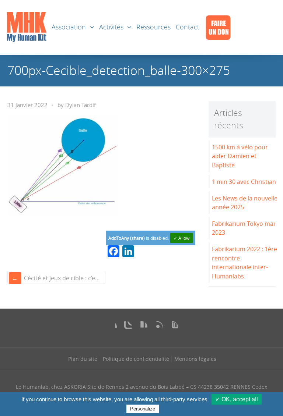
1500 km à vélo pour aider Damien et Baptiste (240, 156)
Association (69, 27)
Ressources (153, 27)
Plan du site (82, 358)
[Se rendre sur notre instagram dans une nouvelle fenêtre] (126, 327)
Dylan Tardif (80, 105)
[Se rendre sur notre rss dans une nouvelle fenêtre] (157, 327)
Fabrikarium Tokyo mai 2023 (243, 228)
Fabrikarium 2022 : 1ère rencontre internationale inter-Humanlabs (244, 262)
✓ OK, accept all (236, 399)
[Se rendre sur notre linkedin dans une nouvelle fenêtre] (141, 327)
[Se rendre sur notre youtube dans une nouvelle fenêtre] (172, 327)
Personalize (142, 409)
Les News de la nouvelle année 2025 (244, 202)
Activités (111, 27)
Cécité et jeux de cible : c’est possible (64, 278)
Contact (187, 27)
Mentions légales (195, 358)
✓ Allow (181, 238)
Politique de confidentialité (136, 358)
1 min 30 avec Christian (244, 182)
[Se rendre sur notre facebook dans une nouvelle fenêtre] (111, 327)
